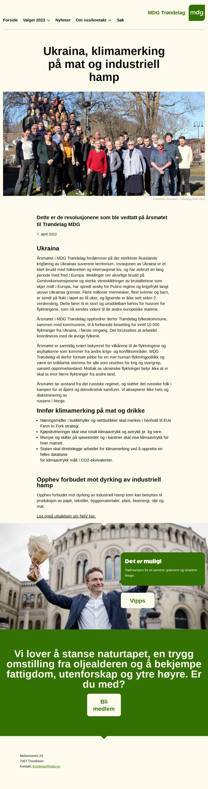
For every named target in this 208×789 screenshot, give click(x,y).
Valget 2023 (34, 20)
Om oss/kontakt (91, 20)
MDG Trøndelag (166, 11)
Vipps (137, 601)
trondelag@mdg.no (46, 766)
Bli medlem (104, 705)
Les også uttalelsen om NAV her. (66, 516)
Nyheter (62, 20)
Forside (10, 20)
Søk (120, 20)
